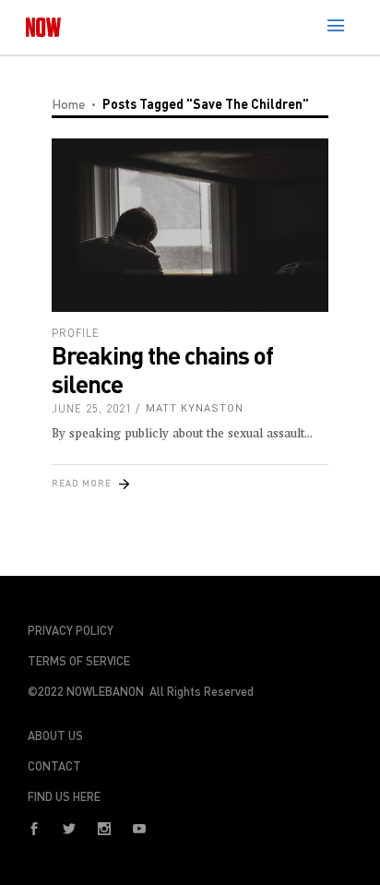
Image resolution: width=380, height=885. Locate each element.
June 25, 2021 (92, 408)
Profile (76, 333)
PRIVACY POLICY (70, 630)
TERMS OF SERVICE (79, 660)
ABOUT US (55, 735)
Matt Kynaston (194, 408)
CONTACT (54, 766)
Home (68, 104)
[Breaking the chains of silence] (190, 225)
